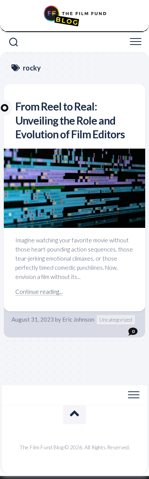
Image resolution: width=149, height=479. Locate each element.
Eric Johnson (78, 319)
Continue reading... (39, 291)
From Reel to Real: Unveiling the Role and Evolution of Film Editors (70, 120)
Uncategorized (115, 319)
